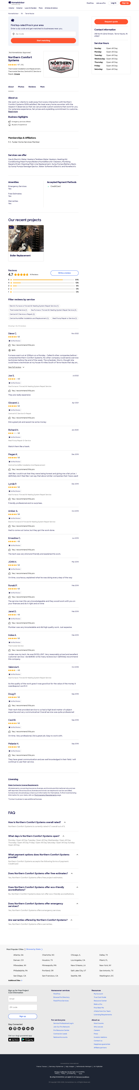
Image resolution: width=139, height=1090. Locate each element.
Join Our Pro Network (61, 1027)
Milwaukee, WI (19, 965)
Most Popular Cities (15, 949)
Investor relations (100, 1037)
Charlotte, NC (48, 955)
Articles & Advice (51, 8)
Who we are (98, 1027)
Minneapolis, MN (49, 965)
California (63, 1072)
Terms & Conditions (82, 1077)
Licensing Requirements (103, 1015)
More (41, 8)
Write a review (64, 273)
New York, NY (105, 965)
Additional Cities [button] (14, 980)
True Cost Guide (100, 997)
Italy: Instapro (70, 1066)
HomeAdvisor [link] (13, 14)
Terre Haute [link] (29, 14)
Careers (97, 1030)
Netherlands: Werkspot (84, 1066)
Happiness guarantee (102, 1044)
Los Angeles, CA (78, 960)
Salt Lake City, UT (78, 970)
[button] (26, 243)
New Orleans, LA (78, 965)
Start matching (43, 40)
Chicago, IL (76, 955)
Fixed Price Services (61, 1001)
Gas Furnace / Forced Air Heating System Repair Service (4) (53, 310)
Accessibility (80, 1073)
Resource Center (100, 1001)
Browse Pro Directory (61, 997)
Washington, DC (106, 976)
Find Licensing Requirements (45, 795)
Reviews (32, 87)
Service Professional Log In (63, 1023)
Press (96, 1034)
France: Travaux (41, 1066)
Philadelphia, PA (20, 970)
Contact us (98, 1041)
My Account (98, 994)
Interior (11, 8)
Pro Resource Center (61, 1030)
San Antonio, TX (106, 970)
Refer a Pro (98, 1004)
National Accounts (60, 1037)
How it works (99, 1023)
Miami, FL (103, 960)
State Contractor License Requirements (23, 785)
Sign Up (125, 3)
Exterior (20, 8)
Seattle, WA (76, 976)
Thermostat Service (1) (18, 310)
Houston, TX (47, 960)
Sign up (22, 1016)
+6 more (17, 74)
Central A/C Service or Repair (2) (22, 314)
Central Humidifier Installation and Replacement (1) (29, 318)
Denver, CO (18, 960)
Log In (113, 3)
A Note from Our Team (102, 1011)
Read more (13, 112)
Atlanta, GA (18, 955)
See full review (14, 367)
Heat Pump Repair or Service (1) (64, 318)
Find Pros (56, 994)
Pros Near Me (99, 1008)
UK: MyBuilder (98, 1066)
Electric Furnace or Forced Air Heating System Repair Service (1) (34, 306)
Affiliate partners (100, 1048)
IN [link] (22, 14)
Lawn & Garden (31, 8)
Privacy (57, 1072)
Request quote (111, 22)
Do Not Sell (71, 1072)
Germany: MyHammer (56, 1066)
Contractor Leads (60, 1034)
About (11, 87)
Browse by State (33, 949)
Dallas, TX (103, 955)
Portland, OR (47, 970)
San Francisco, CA (50, 976)
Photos (21, 87)
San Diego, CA (19, 976)
